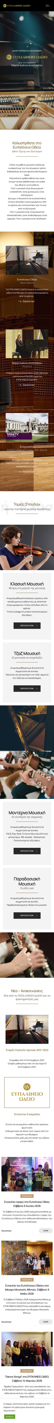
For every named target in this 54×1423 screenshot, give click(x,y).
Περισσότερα (6, 1231)
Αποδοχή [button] (10, 1416)
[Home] (16, 5)
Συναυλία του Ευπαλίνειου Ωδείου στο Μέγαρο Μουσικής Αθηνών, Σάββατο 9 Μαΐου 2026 (27, 1289)
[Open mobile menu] (48, 5)
